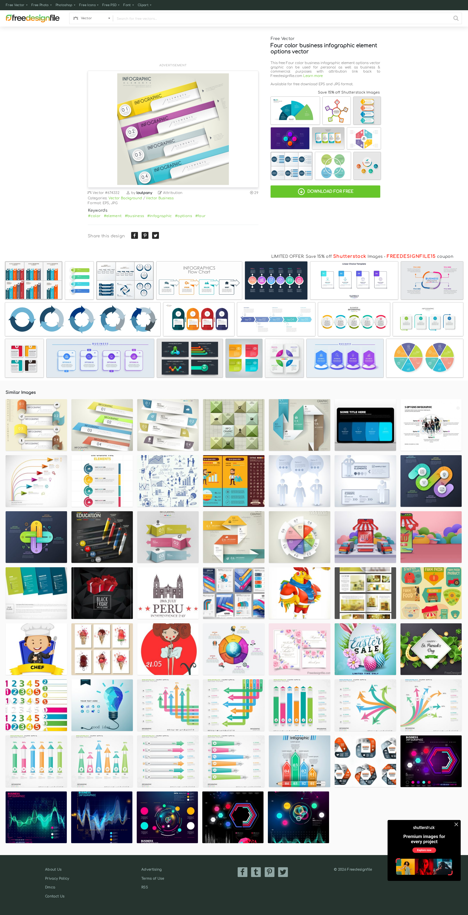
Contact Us (54, 896)
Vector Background (125, 198)
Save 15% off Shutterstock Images (349, 92)
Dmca (50, 887)
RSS (144, 887)
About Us (53, 869)
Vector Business (160, 198)
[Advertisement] (173, 48)
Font (127, 5)
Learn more (313, 76)
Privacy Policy (57, 878)
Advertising (151, 869)
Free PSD (109, 5)
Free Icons (87, 5)
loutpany (144, 193)
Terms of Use (152, 878)
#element (113, 216)
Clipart (143, 5)
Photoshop (64, 5)
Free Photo (40, 5)
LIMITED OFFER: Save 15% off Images (327, 256)
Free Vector (15, 5)
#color (94, 216)
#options (183, 216)
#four (200, 216)
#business (134, 216)
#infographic (159, 216)
